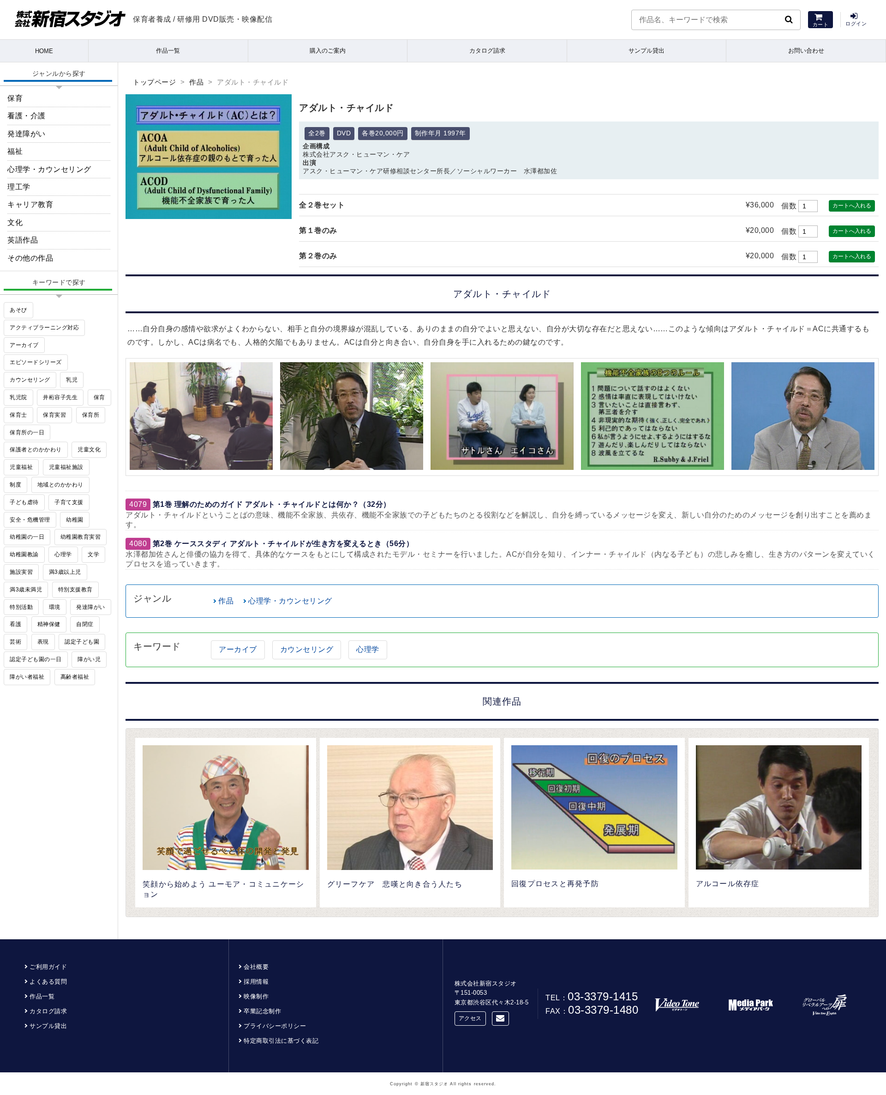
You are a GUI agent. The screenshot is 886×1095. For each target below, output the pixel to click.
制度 (15, 484)
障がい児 (89, 659)
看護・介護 (26, 116)
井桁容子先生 (60, 397)
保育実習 (54, 415)
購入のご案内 (328, 50)
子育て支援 (69, 502)
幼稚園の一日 (27, 537)
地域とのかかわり (60, 484)
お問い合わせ (806, 50)
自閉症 (85, 624)
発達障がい (26, 134)
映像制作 (256, 996)
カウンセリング (307, 649)
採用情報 (256, 981)
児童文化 (89, 449)
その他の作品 (30, 258)
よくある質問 (48, 981)
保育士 (18, 415)
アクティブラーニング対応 (44, 327)
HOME (44, 51)
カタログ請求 (487, 50)
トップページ (154, 82)
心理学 (367, 649)
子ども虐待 (24, 502)
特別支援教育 (75, 589)
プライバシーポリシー (275, 1025)
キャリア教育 (30, 204)
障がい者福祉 (27, 677)
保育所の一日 (27, 432)
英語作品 (22, 240)
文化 (15, 222)
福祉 (15, 151)
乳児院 (18, 397)
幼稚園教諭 (24, 554)
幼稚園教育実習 (80, 537)
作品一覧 (168, 50)
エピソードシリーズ (36, 362)
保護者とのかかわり (36, 449)
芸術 (15, 642)
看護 (15, 624)
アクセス (470, 1018)
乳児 (72, 380)
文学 (93, 554)
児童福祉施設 (66, 467)
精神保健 (48, 624)
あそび (18, 310)
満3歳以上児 (65, 572)
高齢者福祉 (75, 677)
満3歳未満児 (26, 589)
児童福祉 (21, 467)
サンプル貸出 (646, 50)
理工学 (18, 187)
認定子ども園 (82, 642)
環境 (54, 607)
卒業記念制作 (262, 1011)
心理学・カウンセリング (290, 601)
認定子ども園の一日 (36, 659)
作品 (196, 82)
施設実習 (21, 572)
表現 (43, 642)
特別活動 (21, 607)
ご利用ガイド (48, 966)
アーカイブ (238, 649)
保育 (15, 98)
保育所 (91, 415)
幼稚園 (75, 520)
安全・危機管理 (30, 520)
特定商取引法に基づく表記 (281, 1040)
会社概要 (256, 966)
